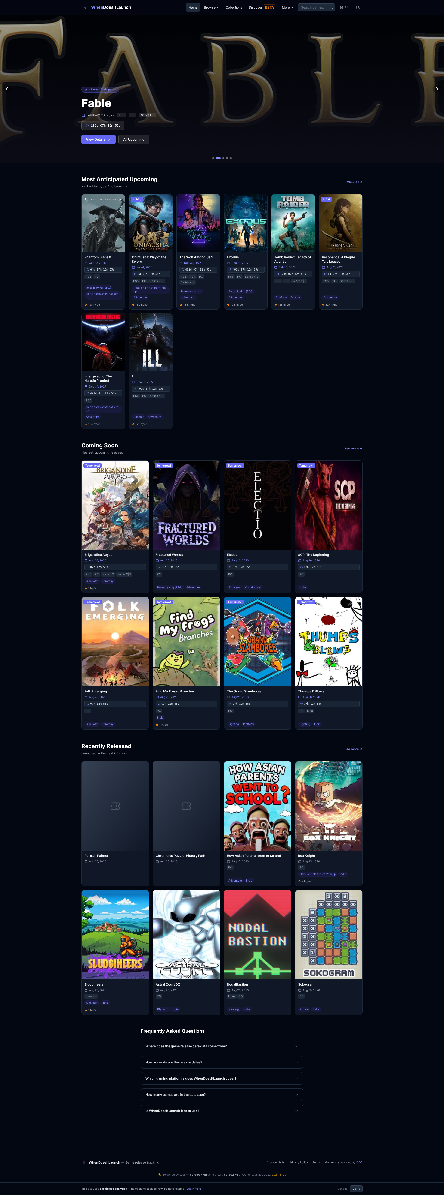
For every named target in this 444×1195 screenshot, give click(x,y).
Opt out (342, 1188)
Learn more (279, 1174)
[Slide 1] (213, 158)
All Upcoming (134, 139)
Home (193, 7)
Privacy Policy (298, 1162)
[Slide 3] (223, 158)
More (286, 7)
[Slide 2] (218, 158)
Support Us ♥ (276, 1162)
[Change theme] (358, 7)
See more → (353, 448)
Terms (317, 1162)
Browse (210, 7)
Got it (356, 1188)
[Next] (437, 89)
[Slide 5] (231, 158)
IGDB (359, 1162)
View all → (355, 182)
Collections (234, 7)
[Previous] (7, 89)
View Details (95, 139)
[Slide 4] (227, 158)
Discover (261, 7)
